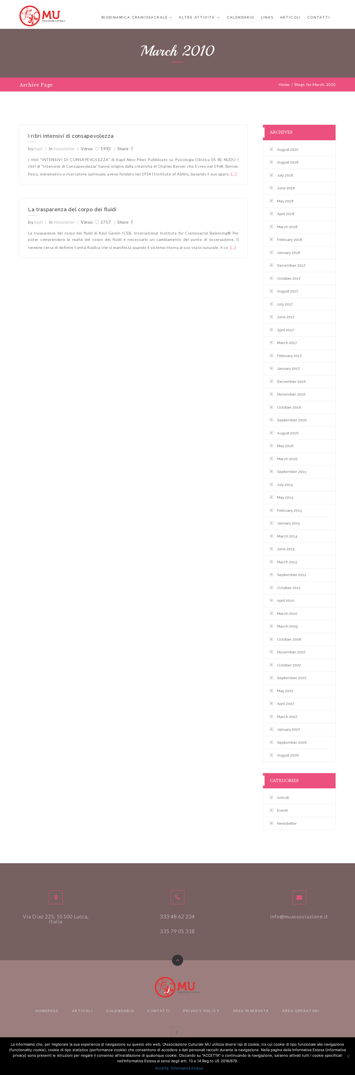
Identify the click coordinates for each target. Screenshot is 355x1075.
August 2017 (287, 291)
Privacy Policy (201, 1011)
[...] (234, 174)
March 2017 (287, 343)
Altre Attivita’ (197, 17)
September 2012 (291, 575)
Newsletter (64, 148)
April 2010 (285, 600)
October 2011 (289, 588)
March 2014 (287, 536)
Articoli (290, 17)
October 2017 (289, 278)
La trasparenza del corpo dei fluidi (72, 210)
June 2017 (286, 317)
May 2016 (285, 446)
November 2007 (291, 652)
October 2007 (289, 665)
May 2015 (285, 497)
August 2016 (288, 433)
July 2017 (285, 304)
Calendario (241, 17)
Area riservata (251, 1011)
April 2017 (285, 330)
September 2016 (292, 420)
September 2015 (291, 472)
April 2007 (285, 704)
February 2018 (289, 240)
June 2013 (286, 549)
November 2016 (291, 394)
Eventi (282, 810)
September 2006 (292, 742)
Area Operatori (301, 1011)
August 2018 (287, 162)
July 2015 (285, 485)
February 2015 (289, 510)
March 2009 (287, 626)
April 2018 (285, 214)
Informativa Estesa (187, 1068)
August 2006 (288, 755)
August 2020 (287, 149)
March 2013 (287, 562)
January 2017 (288, 368)
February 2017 (289, 356)
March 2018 (287, 227)
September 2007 (291, 678)
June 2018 (286, 188)
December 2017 (291, 265)
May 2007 (285, 691)
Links (267, 17)
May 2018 (285, 201)
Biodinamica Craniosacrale (135, 17)
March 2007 (287, 717)
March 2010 (287, 614)
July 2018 (285, 175)
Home (284, 84)
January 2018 (288, 253)
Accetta (161, 1068)
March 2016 (287, 459)
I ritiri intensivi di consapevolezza (70, 136)
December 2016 (291, 381)
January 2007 (288, 729)
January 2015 (288, 523)
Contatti (318, 17)
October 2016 (289, 407)
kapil (38, 148)
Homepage (47, 1011)
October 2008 (289, 639)
